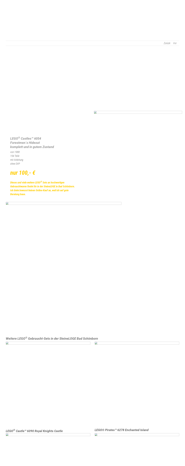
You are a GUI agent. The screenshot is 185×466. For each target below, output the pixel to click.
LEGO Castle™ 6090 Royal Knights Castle (34, 431)
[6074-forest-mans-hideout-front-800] (138, 112)
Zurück (167, 43)
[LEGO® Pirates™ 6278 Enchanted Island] (137, 384)
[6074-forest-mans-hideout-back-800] (63, 203)
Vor (175, 43)
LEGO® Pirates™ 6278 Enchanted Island (122, 430)
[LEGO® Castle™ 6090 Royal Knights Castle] (48, 384)
